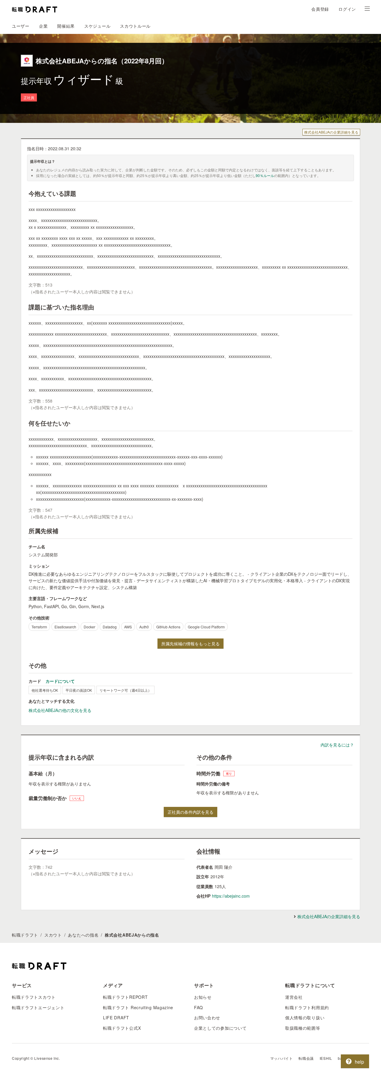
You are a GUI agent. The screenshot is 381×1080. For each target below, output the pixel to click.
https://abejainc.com (231, 896)
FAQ (198, 1007)
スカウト (53, 935)
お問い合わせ (207, 1017)
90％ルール (265, 175)
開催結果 (66, 26)
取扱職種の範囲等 (302, 1028)
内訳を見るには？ (337, 745)
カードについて (60, 681)
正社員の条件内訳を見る (190, 812)
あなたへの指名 (83, 935)
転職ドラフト (25, 935)
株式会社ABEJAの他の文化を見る (60, 710)
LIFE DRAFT (116, 1017)
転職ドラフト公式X (122, 1028)
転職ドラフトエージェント (38, 1007)
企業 (43, 26)
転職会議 (306, 1058)
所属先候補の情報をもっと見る (190, 644)
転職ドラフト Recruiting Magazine (138, 1007)
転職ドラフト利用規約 (307, 1007)
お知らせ (203, 997)
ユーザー (20, 26)
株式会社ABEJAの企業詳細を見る (331, 131)
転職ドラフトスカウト (34, 997)
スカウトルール (135, 26)
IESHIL (326, 1058)
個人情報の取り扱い (304, 1017)
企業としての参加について (220, 1028)
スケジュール (97, 26)
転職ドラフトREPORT (125, 997)
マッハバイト (281, 1058)
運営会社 (294, 997)
